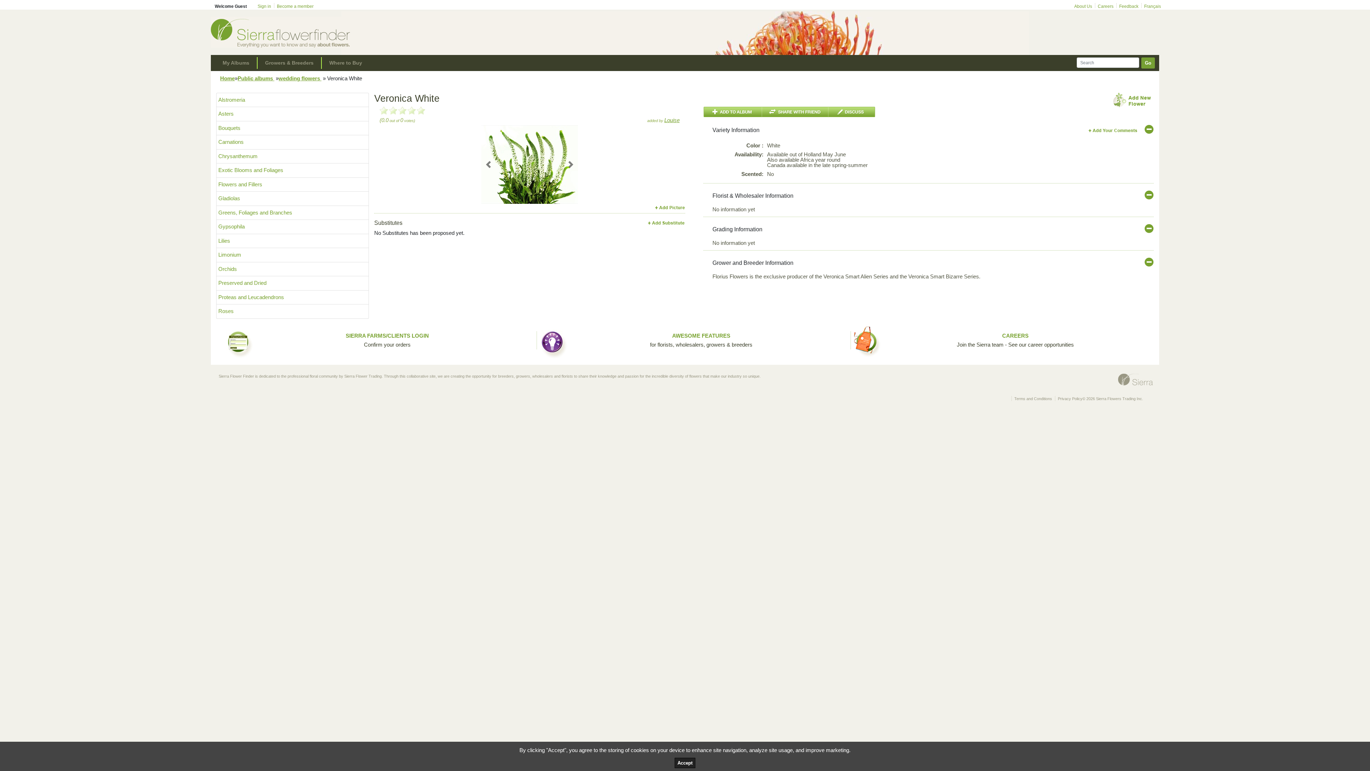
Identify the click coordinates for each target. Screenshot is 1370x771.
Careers (1105, 6)
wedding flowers (300, 78)
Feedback (1128, 6)
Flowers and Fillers (240, 184)
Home (227, 78)
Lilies (224, 241)
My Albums (236, 63)
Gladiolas (229, 198)
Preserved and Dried (242, 283)
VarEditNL (1113, 130)
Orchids (227, 269)
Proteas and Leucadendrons (251, 297)
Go (1148, 63)
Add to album (733, 112)
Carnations (231, 142)
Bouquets (229, 128)
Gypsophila (231, 226)
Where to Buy (345, 63)
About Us (1083, 6)
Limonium (229, 255)
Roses (226, 311)
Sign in (264, 6)
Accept (685, 763)
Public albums (256, 78)
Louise (672, 120)
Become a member (295, 6)
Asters (226, 114)
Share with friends (795, 112)
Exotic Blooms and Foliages (250, 170)
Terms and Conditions (1033, 399)
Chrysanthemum (238, 156)
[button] (488, 185)
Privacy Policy (1070, 399)
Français (1152, 6)
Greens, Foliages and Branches (255, 213)
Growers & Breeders (289, 63)
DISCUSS (851, 112)
